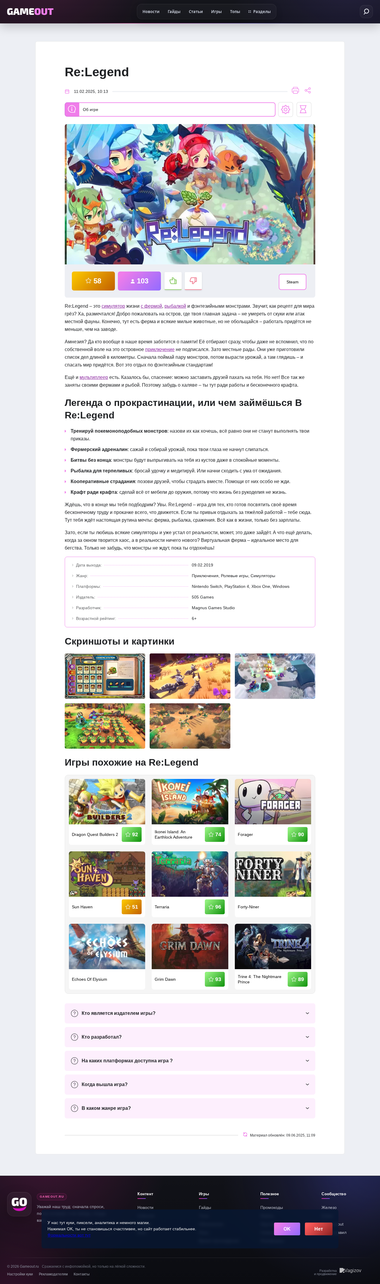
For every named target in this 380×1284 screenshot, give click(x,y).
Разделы (262, 11)
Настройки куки (20, 1274)
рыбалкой (175, 306)
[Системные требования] (285, 109)
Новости (145, 1207)
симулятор (113, 306)
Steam (292, 282)
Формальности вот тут (69, 1235)
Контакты (82, 1274)
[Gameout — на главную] (30, 11)
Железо (329, 1207)
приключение (160, 349)
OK (287, 1228)
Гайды (205, 1207)
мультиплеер (94, 377)
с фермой (151, 306)
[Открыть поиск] (366, 11)
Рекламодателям (53, 1274)
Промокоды (271, 1207)
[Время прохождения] (304, 109)
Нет (318, 1228)
